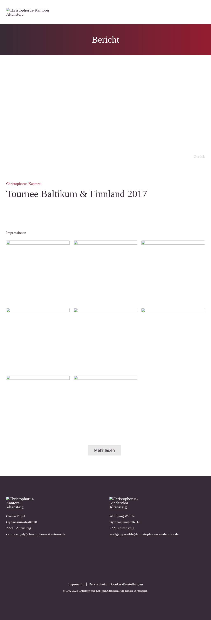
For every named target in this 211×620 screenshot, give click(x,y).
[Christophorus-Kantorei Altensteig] (36, 10)
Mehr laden (104, 450)
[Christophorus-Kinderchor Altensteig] (124, 498)
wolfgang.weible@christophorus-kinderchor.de (144, 534)
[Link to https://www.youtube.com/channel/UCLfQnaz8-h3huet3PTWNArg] (105, 564)
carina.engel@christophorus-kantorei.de (35, 534)
